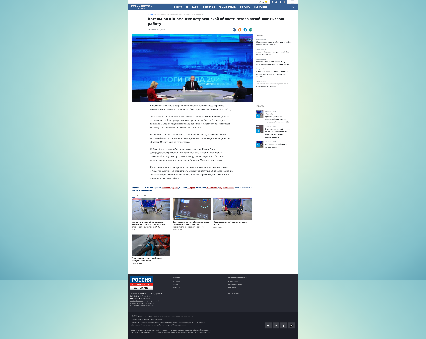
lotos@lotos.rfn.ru (136, 298)
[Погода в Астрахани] (263, 1)
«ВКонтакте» (212, 187)
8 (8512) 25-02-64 (148, 294)
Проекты (176, 287)
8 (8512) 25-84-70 (137, 296)
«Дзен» (175, 187)
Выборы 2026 (260, 7)
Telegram (191, 187)
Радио (195, 7)
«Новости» (166, 187)
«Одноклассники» (226, 187)
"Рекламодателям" (178, 325)
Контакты (245, 7)
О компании (233, 281)
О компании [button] (209, 7)
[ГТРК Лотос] (141, 7)
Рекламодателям (227, 7)
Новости (177, 7)
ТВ (187, 7)
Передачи (176, 281)
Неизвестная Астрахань (238, 278)
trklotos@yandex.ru (136, 301)
